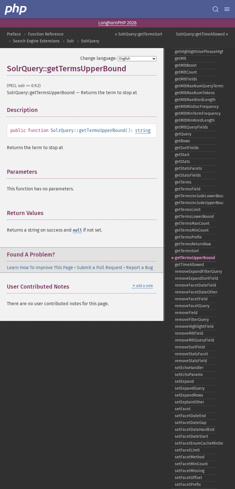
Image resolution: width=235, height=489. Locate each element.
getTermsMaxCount (192, 223)
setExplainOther (189, 402)
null (77, 230)
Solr (70, 41)
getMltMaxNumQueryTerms (195, 86)
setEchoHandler (189, 367)
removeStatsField (191, 360)
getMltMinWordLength (195, 120)
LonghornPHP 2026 (117, 22)
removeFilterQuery (192, 319)
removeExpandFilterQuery (195, 271)
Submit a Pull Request (99, 267)
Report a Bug (139, 267)
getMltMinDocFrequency (195, 106)
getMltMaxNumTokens (195, 92)
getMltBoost (186, 65)
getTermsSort (187, 251)
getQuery (183, 134)
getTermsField (187, 189)
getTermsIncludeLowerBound (195, 196)
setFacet (183, 409)
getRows (182, 141)
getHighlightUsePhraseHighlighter (195, 51)
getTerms (183, 182)
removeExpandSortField (195, 278)
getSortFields (187, 147)
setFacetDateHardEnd (194, 429)
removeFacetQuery (192, 305)
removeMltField (189, 333)
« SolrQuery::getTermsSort (138, 34)
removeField (186, 312)
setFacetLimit (187, 450)
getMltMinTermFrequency (195, 113)
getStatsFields (188, 175)
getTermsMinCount (192, 230)
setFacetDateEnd (190, 415)
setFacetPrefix (188, 484)
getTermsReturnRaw (193, 244)
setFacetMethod (189, 457)
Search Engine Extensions (36, 41)
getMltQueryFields (191, 127)
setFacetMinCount (191, 464)
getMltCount (186, 72)
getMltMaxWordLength (195, 99)
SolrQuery (90, 41)
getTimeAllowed (189, 264)
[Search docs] (215, 9)
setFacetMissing (189, 470)
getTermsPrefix (188, 237)
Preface (14, 34)
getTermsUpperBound (195, 257)
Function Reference (46, 34)
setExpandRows (189, 395)
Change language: (98, 58)
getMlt (180, 58)
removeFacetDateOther (195, 292)
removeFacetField (191, 299)
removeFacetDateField (195, 285)
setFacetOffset (188, 477)
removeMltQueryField (194, 340)
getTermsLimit (188, 209)
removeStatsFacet (191, 354)
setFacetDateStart (191, 436)
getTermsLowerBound (194, 216)
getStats (182, 161)
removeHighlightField (194, 326)
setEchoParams (189, 374)
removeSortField (190, 347)
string (142, 130)
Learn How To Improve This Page (40, 267)
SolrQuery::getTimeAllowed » (202, 34)
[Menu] (227, 9)
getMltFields (186, 79)
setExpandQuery (190, 388)
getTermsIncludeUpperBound (195, 202)
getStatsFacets (188, 168)
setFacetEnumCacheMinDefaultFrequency (195, 443)
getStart (182, 154)
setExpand (184, 381)
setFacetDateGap (190, 422)
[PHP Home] (16, 9)
